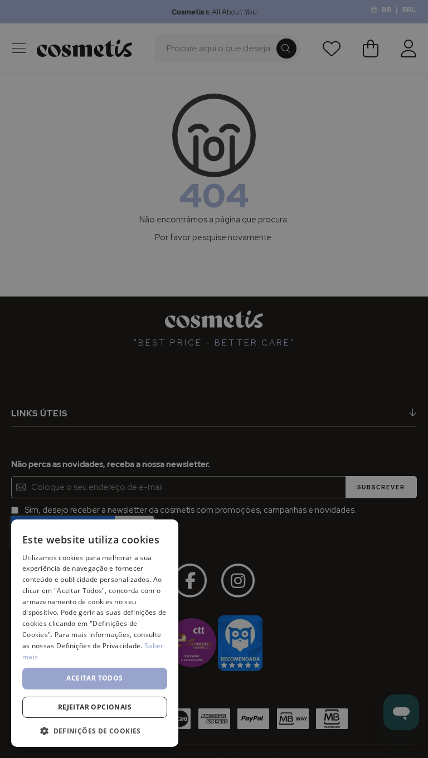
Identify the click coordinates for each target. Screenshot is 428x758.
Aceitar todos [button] (94, 678)
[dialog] (214, 379)
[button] (94, 730)
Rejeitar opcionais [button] (95, 707)
